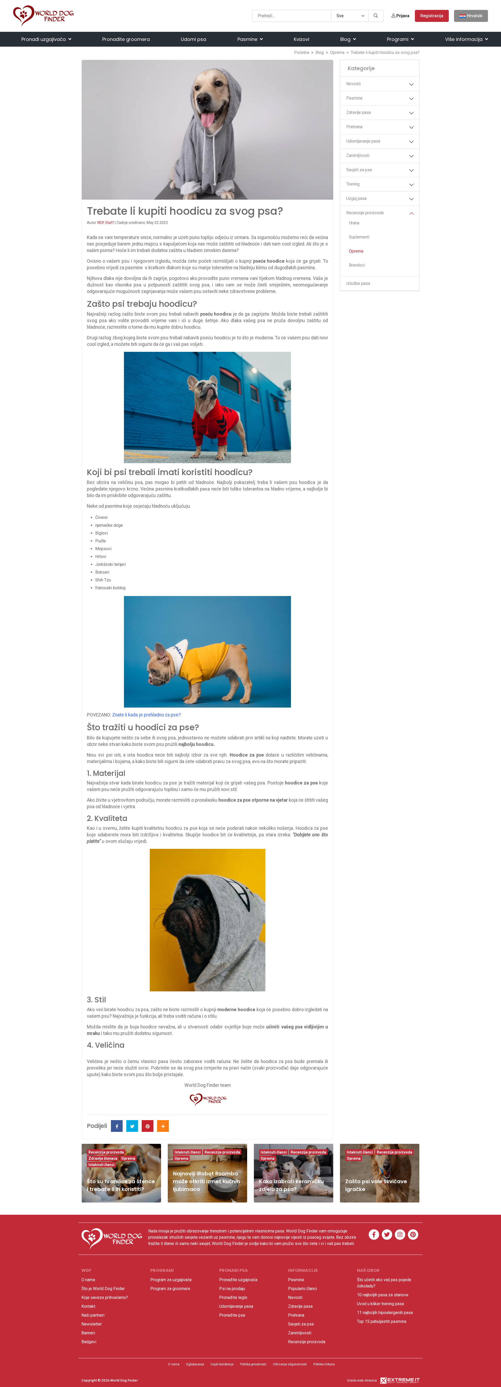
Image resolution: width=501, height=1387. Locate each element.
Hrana (354, 222)
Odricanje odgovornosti (290, 1364)
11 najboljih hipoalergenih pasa (385, 1312)
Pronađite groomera (126, 39)
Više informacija (464, 39)
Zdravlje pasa (358, 112)
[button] (411, 84)
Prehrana (354, 126)
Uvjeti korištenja (222, 1364)
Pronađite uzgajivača (238, 1279)
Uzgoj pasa (356, 198)
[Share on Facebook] (117, 1126)
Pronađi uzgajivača (44, 39)
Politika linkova (324, 1364)
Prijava (402, 15)
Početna (301, 52)
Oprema (337, 52)
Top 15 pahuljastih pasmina (381, 1321)
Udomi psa (193, 39)
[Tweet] (132, 1126)
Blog (346, 39)
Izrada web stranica (362, 1380)
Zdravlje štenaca (102, 1158)
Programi (398, 39)
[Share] (163, 1126)
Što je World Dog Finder (103, 1288)
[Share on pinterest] (147, 1126)
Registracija (431, 15)
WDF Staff (106, 222)
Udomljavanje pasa (363, 141)
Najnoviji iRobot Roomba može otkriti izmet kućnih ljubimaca (206, 1181)
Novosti (353, 83)
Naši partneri (92, 1315)
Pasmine (248, 39)
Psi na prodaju (232, 1288)
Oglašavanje (195, 1364)
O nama (88, 1279)
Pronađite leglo (233, 1297)
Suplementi (359, 237)
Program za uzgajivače (171, 1279)
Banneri (88, 1332)
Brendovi (357, 265)
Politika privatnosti (253, 1364)
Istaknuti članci (101, 1165)
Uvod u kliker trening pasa (380, 1303)
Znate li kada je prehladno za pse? (146, 714)
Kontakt (88, 1306)
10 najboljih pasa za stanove (382, 1294)
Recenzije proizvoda (365, 212)
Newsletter (91, 1324)
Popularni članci (302, 1288)
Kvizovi (301, 39)
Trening (353, 184)
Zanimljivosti (357, 155)
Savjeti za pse (359, 169)
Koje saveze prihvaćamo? (104, 1297)
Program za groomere (170, 1288)
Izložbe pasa (358, 283)
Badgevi (88, 1341)
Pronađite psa (232, 1315)
